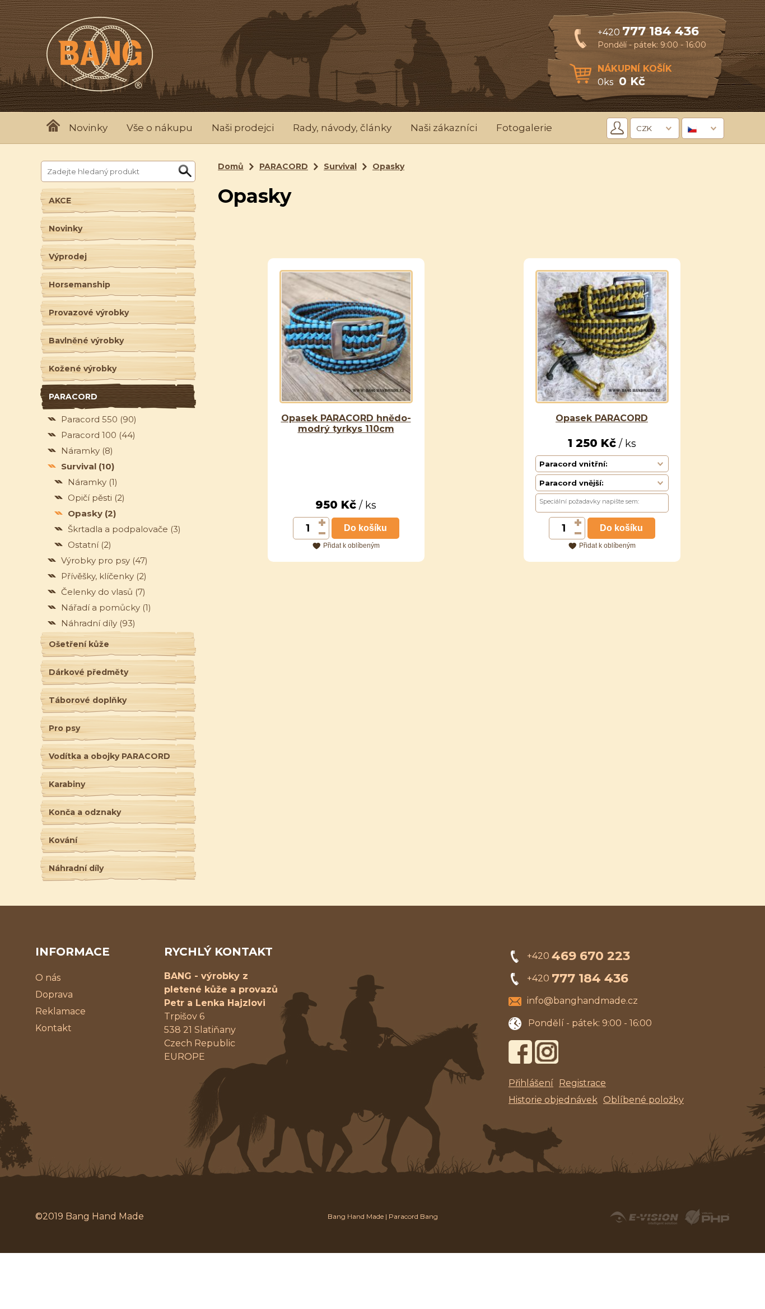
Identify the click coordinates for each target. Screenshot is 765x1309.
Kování (63, 840)
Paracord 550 (99, 419)
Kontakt (53, 1028)
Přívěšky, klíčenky (104, 576)
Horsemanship (79, 284)
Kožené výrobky (82, 369)
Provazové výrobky (89, 313)
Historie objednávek (553, 1099)
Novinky (88, 127)
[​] (322, 522)
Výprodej (68, 256)
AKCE (60, 200)
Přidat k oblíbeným (351, 545)
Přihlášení (531, 1083)
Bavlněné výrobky (86, 341)
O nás (47, 977)
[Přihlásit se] (617, 128)
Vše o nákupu (160, 127)
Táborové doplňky (88, 700)
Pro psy (64, 728)
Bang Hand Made (356, 1216)
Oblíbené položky (643, 1099)
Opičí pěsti (96, 497)
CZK (644, 128)
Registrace (582, 1083)
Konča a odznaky (85, 812)
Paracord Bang (413, 1216)
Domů (231, 166)
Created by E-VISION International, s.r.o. (644, 1217)
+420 (648, 32)
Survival (87, 466)
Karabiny (67, 784)
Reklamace (60, 1011)
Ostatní (89, 544)
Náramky (87, 450)
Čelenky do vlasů (103, 591)
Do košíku (365, 528)
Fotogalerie (524, 127)
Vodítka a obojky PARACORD (109, 756)
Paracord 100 (98, 435)
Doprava (54, 994)
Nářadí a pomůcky (106, 607)
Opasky (92, 513)
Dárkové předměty (88, 672)
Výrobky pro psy (104, 560)
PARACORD (73, 397)
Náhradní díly (98, 623)
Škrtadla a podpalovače (124, 529)
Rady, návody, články (342, 127)
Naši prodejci (243, 127)
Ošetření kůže (79, 644)
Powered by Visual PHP (706, 1217)
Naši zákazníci (444, 127)
